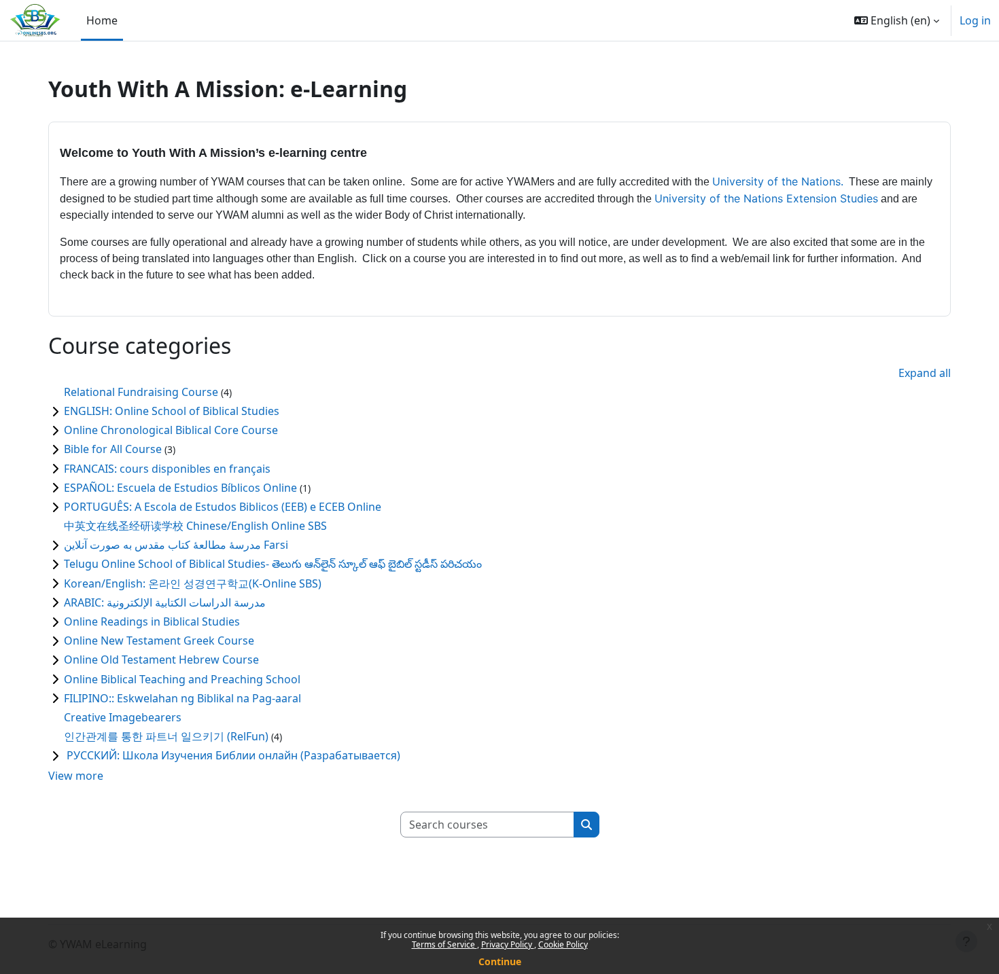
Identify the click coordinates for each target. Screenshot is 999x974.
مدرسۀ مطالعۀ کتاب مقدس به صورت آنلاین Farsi (176, 544)
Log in (975, 20)
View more (75, 775)
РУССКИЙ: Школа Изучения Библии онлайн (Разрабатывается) (232, 755)
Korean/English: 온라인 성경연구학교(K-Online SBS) (192, 583)
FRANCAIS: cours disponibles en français (167, 468)
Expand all (924, 372)
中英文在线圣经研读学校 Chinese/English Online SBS (195, 525)
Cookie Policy (563, 944)
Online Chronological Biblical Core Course (171, 429)
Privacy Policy (507, 944)
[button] (896, 20)
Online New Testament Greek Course (159, 640)
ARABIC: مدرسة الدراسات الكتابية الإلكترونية (165, 602)
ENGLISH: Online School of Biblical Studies (171, 410)
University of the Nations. (777, 181)
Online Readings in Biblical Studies (152, 621)
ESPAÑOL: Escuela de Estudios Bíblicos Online (180, 487)
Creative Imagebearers (122, 717)
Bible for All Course (113, 448)
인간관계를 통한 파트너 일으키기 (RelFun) (166, 736)
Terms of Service (444, 944)
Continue (499, 961)
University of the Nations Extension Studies (766, 198)
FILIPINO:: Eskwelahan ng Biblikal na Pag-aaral (182, 698)
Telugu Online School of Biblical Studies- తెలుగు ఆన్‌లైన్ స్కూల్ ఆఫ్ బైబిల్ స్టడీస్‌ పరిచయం (273, 563)
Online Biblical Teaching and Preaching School (182, 679)
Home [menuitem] (102, 20)
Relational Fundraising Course (141, 391)
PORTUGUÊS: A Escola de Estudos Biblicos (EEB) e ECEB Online (222, 506)
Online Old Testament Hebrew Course (161, 659)
